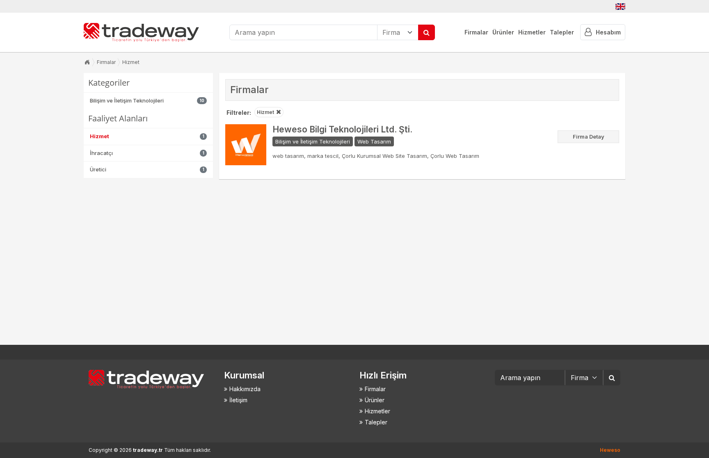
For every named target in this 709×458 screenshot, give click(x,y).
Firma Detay (588, 136)
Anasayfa (87, 62)
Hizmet (131, 62)
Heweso (610, 450)
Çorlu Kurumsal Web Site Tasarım (384, 156)
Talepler (562, 32)
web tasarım (288, 156)
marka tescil (322, 156)
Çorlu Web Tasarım (454, 156)
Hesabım (608, 32)
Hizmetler (532, 32)
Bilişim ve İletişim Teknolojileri (312, 141)
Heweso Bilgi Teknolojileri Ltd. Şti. (342, 129)
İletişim (238, 399)
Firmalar (476, 32)
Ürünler (503, 32)
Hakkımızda (245, 388)
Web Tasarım (374, 141)
